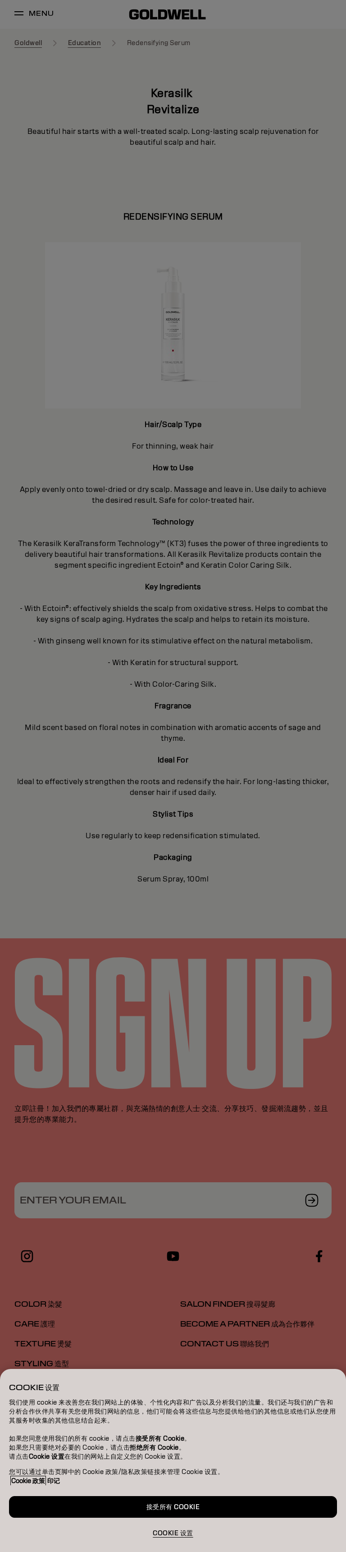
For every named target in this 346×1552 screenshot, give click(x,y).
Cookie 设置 (173, 1533)
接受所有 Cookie (173, 1507)
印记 (53, 1481)
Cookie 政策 (28, 1481)
